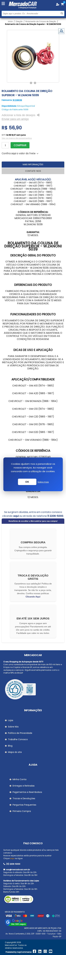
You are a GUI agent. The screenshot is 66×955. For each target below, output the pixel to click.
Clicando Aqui (33, 596)
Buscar (61, 13)
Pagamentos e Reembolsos (27, 792)
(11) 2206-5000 (13, 864)
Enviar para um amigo (15, 119)
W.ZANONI (17, 100)
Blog (10, 745)
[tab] (33, 165)
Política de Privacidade (20, 733)
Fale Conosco (33, 843)
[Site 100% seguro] (16, 925)
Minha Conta (19, 779)
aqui (16, 516)
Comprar (20, 145)
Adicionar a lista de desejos (18, 115)
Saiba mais (43, 482)
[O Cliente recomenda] (33, 689)
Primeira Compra (22, 811)
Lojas (10, 720)
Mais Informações (33, 164)
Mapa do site (15, 752)
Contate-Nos (33, 171)
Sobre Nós (13, 726)
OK (27, 482)
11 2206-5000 (55, 516)
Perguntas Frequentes (24, 804)
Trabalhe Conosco (18, 739)
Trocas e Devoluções (24, 798)
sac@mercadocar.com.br (18, 869)
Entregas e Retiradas (24, 785)
